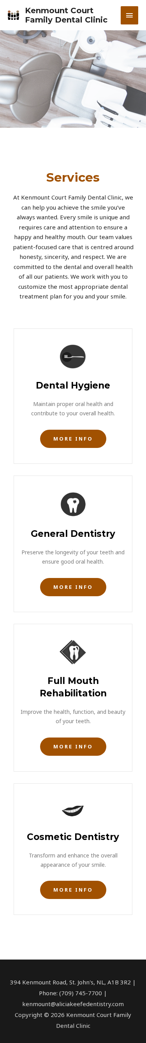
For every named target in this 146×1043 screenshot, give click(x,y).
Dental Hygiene (73, 385)
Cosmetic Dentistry (73, 836)
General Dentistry (73, 533)
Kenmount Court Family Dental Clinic (66, 15)
